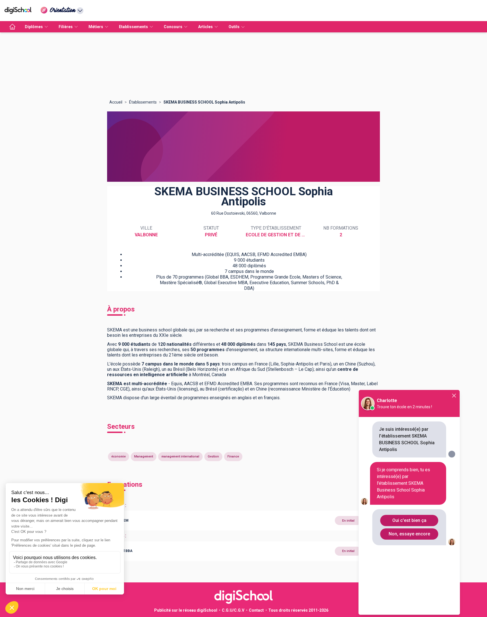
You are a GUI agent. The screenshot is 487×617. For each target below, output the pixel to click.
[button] (243, 520)
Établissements (143, 102)
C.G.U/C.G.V (233, 610)
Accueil (115, 102)
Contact (256, 610)
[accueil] (12, 26)
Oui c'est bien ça (409, 520)
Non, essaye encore (409, 534)
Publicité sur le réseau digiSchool (185, 610)
